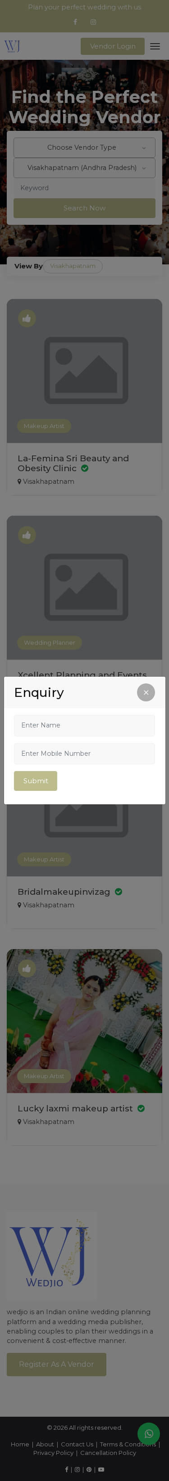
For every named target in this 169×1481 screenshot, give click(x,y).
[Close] (146, 692)
